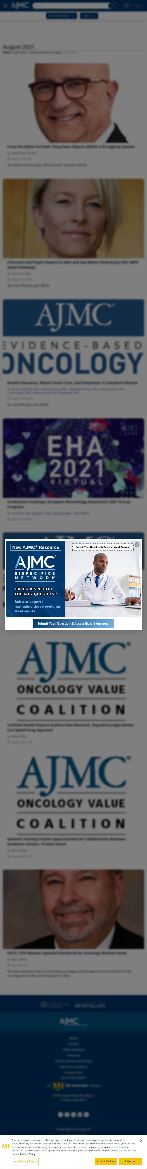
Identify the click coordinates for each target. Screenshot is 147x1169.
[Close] (141, 1141)
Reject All (130, 1161)
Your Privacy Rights (25, 1161)
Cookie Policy (27, 1154)
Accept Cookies (106, 1161)
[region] (73, 1152)
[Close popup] (136, 544)
